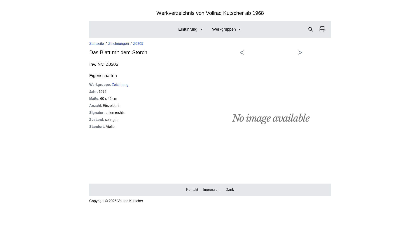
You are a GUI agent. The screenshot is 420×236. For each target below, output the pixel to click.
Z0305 (138, 43)
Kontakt (192, 189)
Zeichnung (120, 85)
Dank (230, 189)
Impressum (211, 189)
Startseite (96, 43)
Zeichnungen (118, 43)
